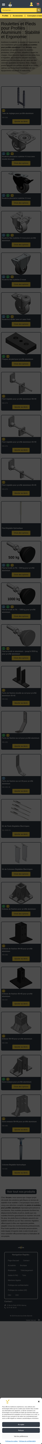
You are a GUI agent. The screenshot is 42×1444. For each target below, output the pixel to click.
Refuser (21, 1430)
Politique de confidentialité (27, 1441)
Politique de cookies (11, 1441)
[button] (39, 1401)
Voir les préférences (21, 1436)
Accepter (21, 1424)
